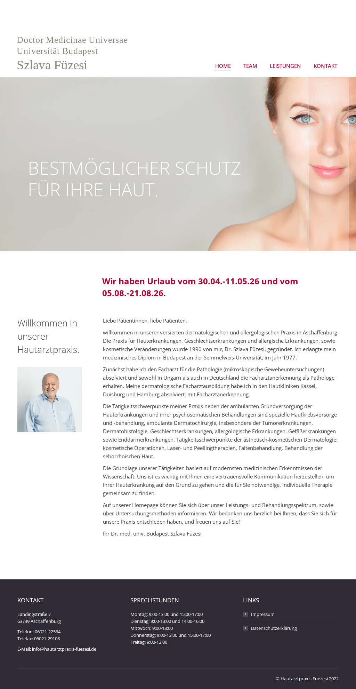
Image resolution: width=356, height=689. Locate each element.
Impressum (263, 614)
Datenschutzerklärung (274, 628)
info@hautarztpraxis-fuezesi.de (64, 649)
